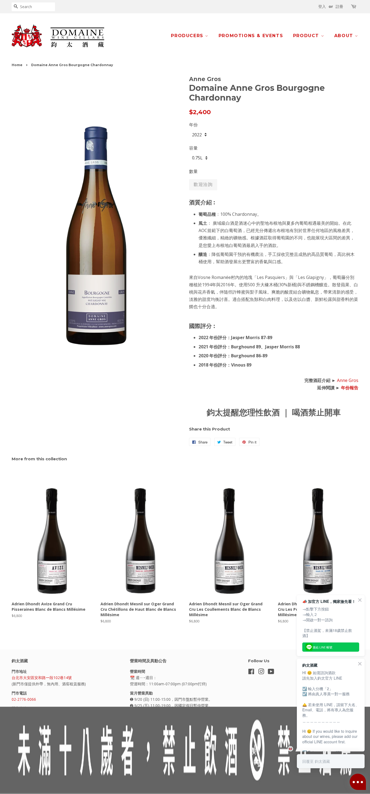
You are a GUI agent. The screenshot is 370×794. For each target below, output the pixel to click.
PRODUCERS (188, 35)
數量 (193, 171)
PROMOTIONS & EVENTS (251, 35)
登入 (322, 6)
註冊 (339, 6)
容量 (193, 148)
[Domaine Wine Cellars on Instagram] (261, 672)
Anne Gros (347, 380)
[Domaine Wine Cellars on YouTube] (271, 672)
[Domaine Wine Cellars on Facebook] (251, 672)
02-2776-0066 (24, 699)
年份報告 (349, 388)
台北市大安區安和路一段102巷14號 (42, 677)
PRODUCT (307, 35)
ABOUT (344, 35)
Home (17, 65)
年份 (193, 125)
